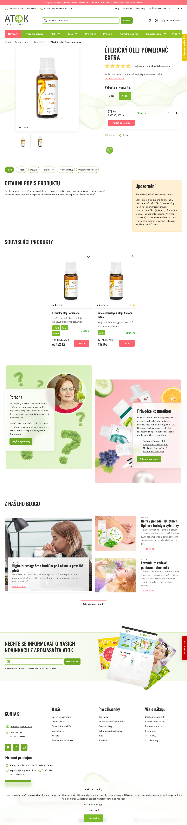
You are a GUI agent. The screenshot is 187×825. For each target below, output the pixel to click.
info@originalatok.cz (21, 726)
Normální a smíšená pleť (155, 444)
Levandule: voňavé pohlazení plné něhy (155, 565)
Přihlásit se (72, 661)
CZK (177, 8)
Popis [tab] (9, 169)
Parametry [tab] (48, 169)
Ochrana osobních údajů (110, 730)
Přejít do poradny (21, 441)
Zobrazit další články (94, 603)
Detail (81, 343)
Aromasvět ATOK (60, 721)
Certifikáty (150, 735)
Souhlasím (93, 818)
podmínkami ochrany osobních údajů (42, 668)
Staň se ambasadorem (63, 740)
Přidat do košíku (121, 122)
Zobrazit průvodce (149, 459)
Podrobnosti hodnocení (158, 65)
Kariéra (55, 735)
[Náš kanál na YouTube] (8, 747)
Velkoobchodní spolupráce (111, 721)
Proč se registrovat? (155, 721)
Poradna (127, 8)
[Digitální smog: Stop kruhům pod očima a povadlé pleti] (48, 554)
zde (100, 804)
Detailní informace (114, 78)
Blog (117, 8)
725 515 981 (48, 770)
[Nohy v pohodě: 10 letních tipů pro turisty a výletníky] (115, 533)
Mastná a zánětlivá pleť (155, 448)
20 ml (64, 327)
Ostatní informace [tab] (87, 169)
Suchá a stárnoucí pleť (154, 441)
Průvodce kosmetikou (160, 8)
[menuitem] (13, 34)
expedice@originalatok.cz (23, 770)
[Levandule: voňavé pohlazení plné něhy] (115, 575)
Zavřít (117, 138)
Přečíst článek (19, 586)
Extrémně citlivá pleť (153, 451)
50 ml (56, 333)
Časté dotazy (151, 740)
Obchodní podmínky (155, 716)
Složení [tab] (21, 169)
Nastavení (94, 810)
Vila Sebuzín (58, 730)
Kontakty (140, 8)
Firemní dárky (105, 726)
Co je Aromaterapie (61, 716)
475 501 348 (16, 732)
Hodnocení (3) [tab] (66, 169)
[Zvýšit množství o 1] (176, 113)
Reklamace (150, 730)
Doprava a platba (153, 726)
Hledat (126, 20)
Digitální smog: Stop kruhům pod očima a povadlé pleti (47, 568)
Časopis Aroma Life (61, 726)
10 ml (56, 327)
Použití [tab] (34, 169)
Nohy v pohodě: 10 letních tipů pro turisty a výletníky (160, 523)
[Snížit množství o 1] (161, 113)
